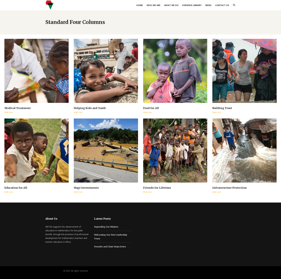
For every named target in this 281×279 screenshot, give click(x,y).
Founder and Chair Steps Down (110, 246)
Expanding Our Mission (106, 226)
